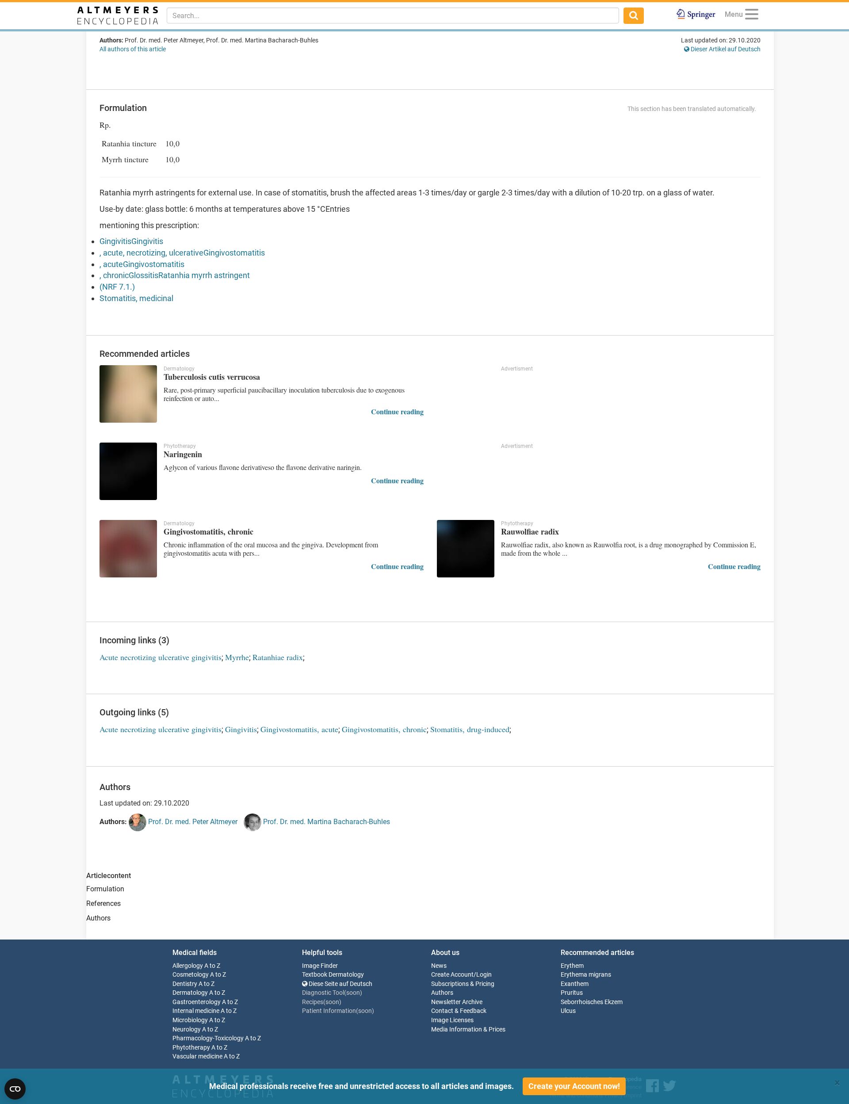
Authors (98, 918)
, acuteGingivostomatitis (141, 264)
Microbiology (190, 1020)
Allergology (187, 966)
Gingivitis (241, 729)
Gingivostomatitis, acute (299, 729)
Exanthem (575, 984)
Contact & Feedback (458, 1011)
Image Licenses (452, 1020)
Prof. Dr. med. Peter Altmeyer (191, 821)
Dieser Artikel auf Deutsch (725, 49)
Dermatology (190, 993)
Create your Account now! (574, 1086)
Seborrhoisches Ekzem (592, 1002)
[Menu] (752, 16)
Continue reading (397, 411)
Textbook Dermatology (333, 974)
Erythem (572, 966)
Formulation (105, 889)
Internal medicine (195, 1011)
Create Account (452, 974)
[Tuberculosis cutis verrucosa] (128, 394)
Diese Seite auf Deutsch (339, 984)
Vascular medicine (197, 1056)
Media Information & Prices (468, 1029)
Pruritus (572, 993)
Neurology (186, 1029)
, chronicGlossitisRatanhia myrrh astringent (174, 275)
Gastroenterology (196, 1002)
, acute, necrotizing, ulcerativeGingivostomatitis (182, 252)
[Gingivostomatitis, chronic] (128, 548)
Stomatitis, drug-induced (469, 729)
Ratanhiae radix (277, 657)
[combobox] (393, 15)
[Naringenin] (128, 471)
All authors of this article (132, 49)
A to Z (212, 966)
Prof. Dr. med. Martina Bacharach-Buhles (325, 821)
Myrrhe (237, 657)
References (103, 903)
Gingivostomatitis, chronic (384, 729)
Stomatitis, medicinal (136, 298)
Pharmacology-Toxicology (208, 1038)
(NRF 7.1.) (117, 286)
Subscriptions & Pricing (462, 984)
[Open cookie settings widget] (15, 1089)
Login (484, 974)
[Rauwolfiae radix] (465, 548)
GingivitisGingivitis (131, 241)
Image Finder (320, 966)
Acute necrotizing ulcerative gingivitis (160, 657)
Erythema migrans (586, 974)
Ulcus (568, 1011)
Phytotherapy (191, 1047)
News (439, 966)
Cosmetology (190, 974)
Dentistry (184, 984)
